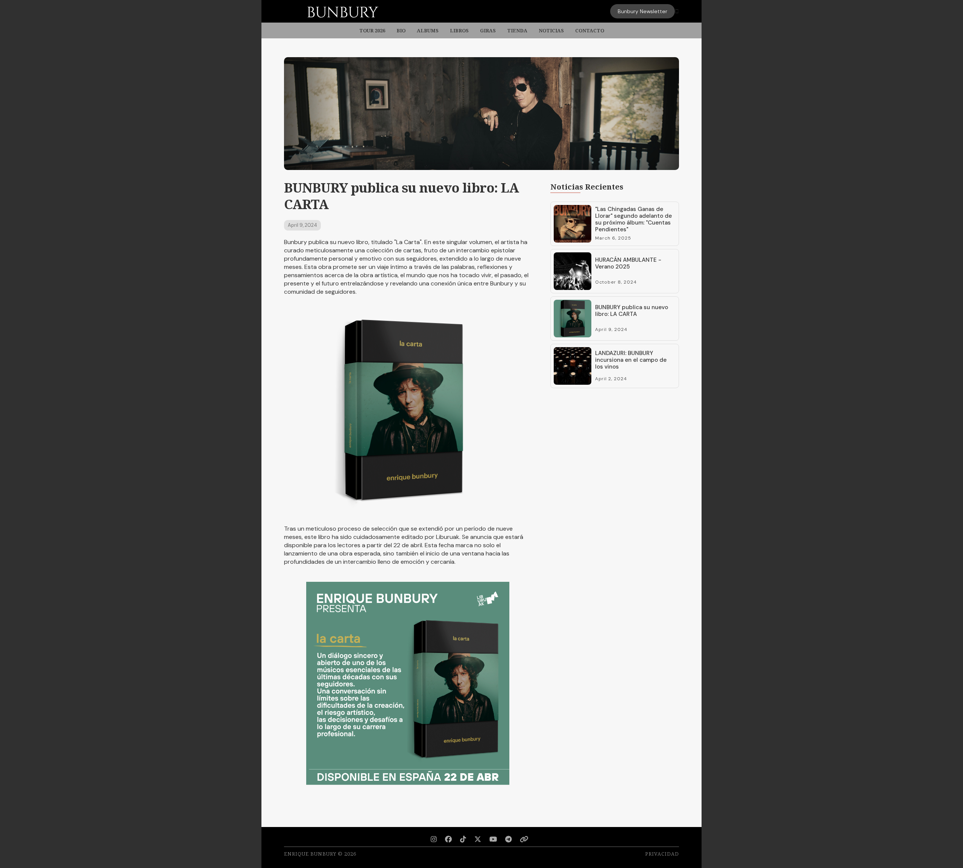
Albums (428, 30)
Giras (488, 30)
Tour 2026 (372, 30)
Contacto (589, 30)
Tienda (517, 30)
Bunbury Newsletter (642, 11)
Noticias (551, 30)
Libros (459, 30)
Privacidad (662, 853)
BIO (401, 30)
